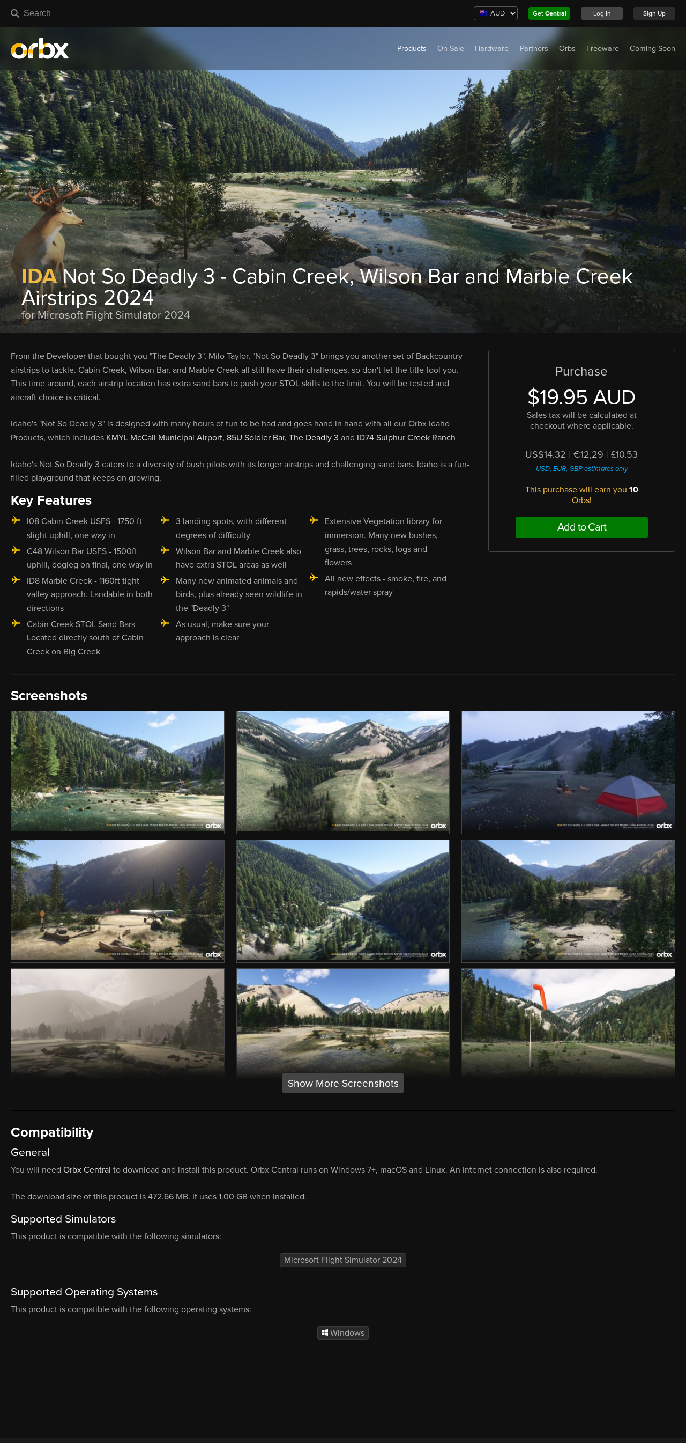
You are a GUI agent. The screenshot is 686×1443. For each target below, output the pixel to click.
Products (412, 48)
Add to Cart (581, 527)
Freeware (602, 48)
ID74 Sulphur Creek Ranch (406, 437)
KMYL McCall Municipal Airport (164, 437)
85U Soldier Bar (256, 437)
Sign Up (654, 13)
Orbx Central (87, 1170)
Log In (602, 13)
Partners (534, 48)
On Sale (450, 48)
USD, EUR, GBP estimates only (582, 469)
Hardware (492, 48)
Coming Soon (652, 48)
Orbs (567, 48)
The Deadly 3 (314, 437)
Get (549, 13)
